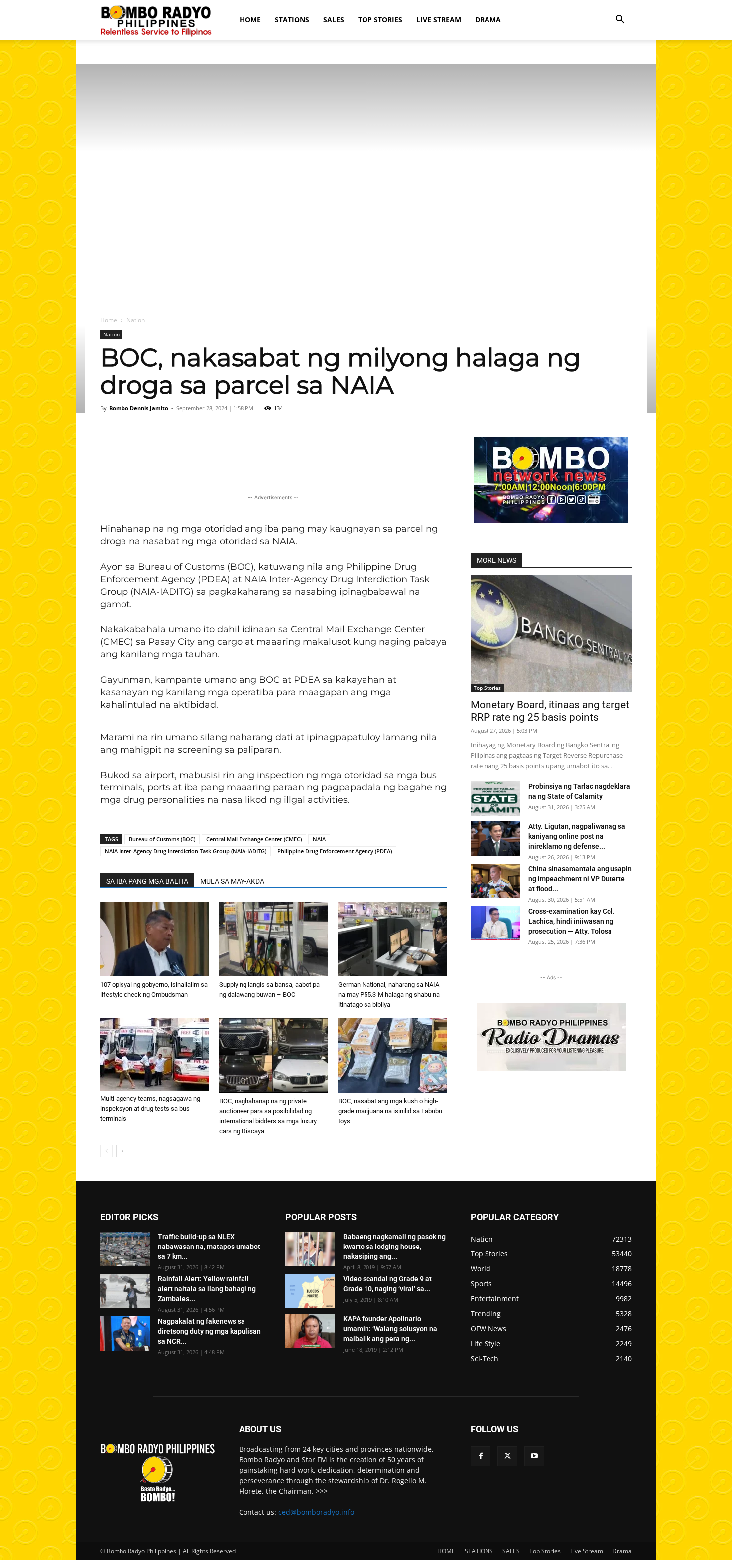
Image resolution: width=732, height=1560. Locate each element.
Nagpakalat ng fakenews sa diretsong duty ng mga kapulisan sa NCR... (209, 1331)
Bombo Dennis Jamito (138, 408)
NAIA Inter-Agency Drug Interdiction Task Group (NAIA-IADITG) (185, 851)
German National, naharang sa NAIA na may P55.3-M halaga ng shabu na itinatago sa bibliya (389, 994)
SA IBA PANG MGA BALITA (147, 881)
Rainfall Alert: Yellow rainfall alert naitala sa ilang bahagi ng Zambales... (207, 1289)
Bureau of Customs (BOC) (162, 839)
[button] (620, 20)
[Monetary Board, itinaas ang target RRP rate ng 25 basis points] (551, 633)
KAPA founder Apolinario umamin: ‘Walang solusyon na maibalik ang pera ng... (390, 1329)
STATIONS (292, 19)
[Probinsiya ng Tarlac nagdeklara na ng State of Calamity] (495, 798)
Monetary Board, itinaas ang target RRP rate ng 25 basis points (550, 711)
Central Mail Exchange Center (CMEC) (254, 839)
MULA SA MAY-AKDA (232, 881)
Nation (111, 334)
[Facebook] (480, 1456)
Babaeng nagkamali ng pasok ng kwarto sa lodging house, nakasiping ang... (394, 1246)
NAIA (319, 839)
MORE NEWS (496, 560)
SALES (333, 19)
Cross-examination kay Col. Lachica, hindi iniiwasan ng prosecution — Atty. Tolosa (571, 921)
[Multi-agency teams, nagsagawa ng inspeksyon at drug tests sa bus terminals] (154, 1054)
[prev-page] (106, 1151)
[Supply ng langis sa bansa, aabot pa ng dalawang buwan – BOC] (273, 939)
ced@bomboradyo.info (316, 1512)
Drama (488, 19)
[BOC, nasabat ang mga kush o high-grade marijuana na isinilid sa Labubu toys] (392, 1055)
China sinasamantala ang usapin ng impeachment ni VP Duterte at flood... (580, 879)
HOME (250, 19)
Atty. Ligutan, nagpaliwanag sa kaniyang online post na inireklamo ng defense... (576, 836)
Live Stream (438, 19)
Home (108, 320)
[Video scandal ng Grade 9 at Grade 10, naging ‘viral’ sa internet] (310, 1291)
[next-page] (122, 1151)
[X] (507, 1456)
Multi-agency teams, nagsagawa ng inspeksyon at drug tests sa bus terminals (150, 1108)
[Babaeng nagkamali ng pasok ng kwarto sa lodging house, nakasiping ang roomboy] (310, 1249)
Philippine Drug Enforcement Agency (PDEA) (334, 851)
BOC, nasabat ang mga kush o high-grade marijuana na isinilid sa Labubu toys (390, 1111)
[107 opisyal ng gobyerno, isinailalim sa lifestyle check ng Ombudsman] (154, 939)
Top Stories (380, 19)
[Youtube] (534, 1456)
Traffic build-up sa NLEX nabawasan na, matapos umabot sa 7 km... (209, 1246)
